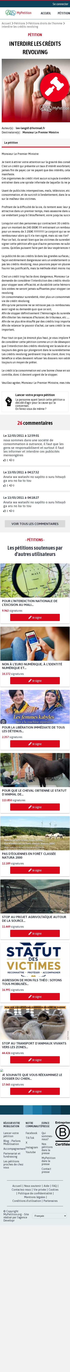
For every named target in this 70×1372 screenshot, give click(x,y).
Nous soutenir (32, 1220)
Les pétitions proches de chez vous (13, 1199)
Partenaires (50, 1235)
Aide (46, 1220)
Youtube (31, 1186)
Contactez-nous (21, 1224)
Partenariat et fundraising (11, 1190)
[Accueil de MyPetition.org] (18, 13)
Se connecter (60, 4)
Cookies (53, 1224)
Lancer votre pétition (11, 1169)
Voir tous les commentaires (35, 527)
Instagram (32, 1182)
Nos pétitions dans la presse (47, 1183)
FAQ (54, 1220)
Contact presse (46, 1205)
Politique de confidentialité (35, 1228)
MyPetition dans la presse (48, 1195)
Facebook (31, 1167)
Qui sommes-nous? (47, 1170)
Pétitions (19, 23)
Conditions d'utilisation (26, 1235)
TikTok (30, 1172)
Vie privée (39, 1224)
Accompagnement (14, 1183)
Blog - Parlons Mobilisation (12, 1177)
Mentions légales (34, 1231)
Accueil (46, 13)
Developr (9, 1255)
